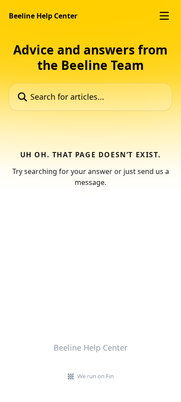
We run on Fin (95, 376)
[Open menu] (164, 16)
